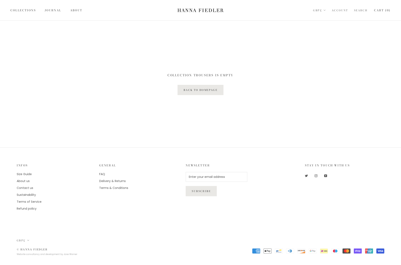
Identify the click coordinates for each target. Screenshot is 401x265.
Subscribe (201, 191)
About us (23, 181)
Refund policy (27, 208)
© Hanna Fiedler (32, 249)
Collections (23, 10)
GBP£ (317, 10)
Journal (53, 10)
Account (340, 10)
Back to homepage (200, 90)
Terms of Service (29, 202)
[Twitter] (306, 175)
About (76, 10)
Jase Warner (70, 254)
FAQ (102, 174)
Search (360, 10)
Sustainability (26, 195)
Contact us (25, 188)
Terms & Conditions (113, 188)
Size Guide (24, 174)
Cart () (382, 10)
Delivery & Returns (112, 181)
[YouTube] (325, 175)
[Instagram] (316, 175)
